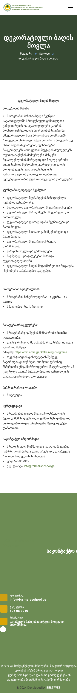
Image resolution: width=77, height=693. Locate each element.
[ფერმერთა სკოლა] (23, 7)
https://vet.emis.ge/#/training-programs (41, 352)
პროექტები (11, 545)
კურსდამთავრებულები (19, 540)
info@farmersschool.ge (39, 466)
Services (44, 53)
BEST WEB (53, 687)
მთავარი (26, 53)
